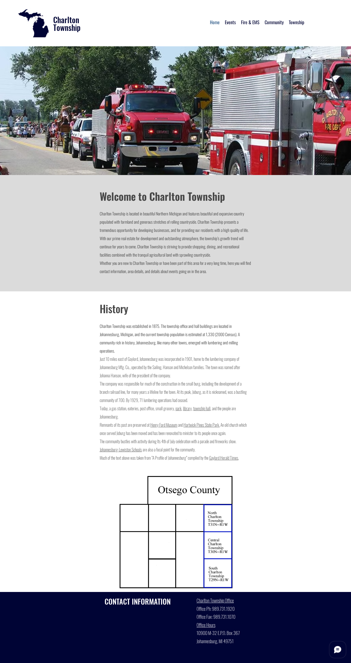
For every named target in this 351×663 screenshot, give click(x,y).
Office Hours (206, 625)
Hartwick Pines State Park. (201, 425)
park (178, 408)
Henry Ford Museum (163, 425)
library (187, 408)
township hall (201, 408)
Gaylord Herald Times (223, 458)
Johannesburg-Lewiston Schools (121, 450)
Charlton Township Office (215, 600)
